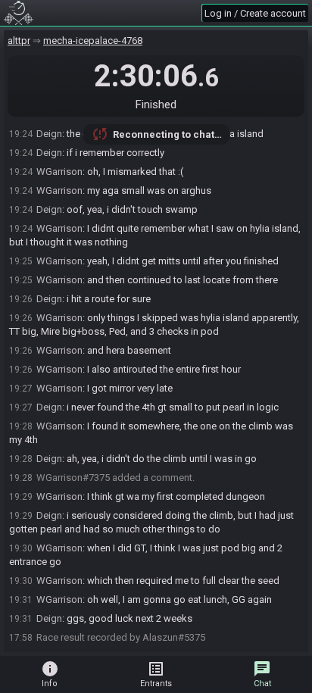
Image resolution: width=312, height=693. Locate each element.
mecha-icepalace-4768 (92, 40)
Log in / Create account (255, 13)
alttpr (19, 40)
